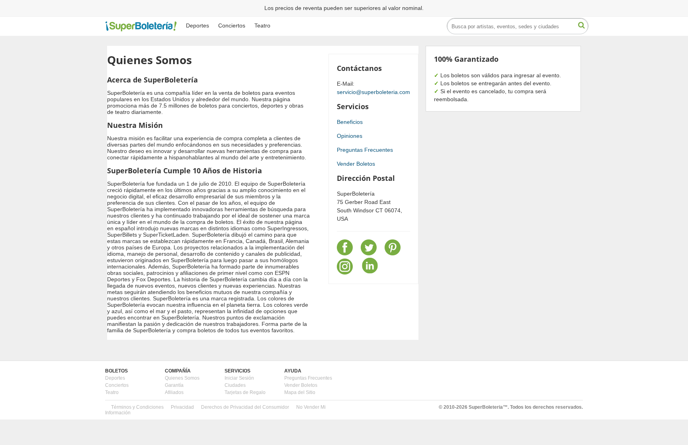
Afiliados (174, 392)
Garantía (174, 385)
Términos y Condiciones (137, 407)
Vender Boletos (356, 164)
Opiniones (349, 136)
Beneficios (350, 122)
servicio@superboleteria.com (373, 92)
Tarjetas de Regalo (245, 392)
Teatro (262, 25)
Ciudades (235, 385)
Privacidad (182, 407)
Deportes (197, 25)
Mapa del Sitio (299, 392)
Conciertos (231, 25)
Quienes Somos (182, 378)
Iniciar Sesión (239, 378)
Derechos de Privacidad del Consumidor (245, 407)
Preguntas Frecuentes (365, 150)
